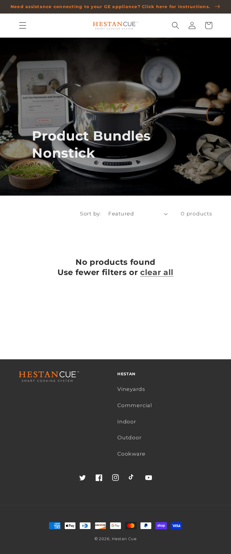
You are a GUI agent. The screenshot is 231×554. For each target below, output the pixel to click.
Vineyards (131, 389)
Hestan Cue (124, 539)
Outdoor (129, 437)
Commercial (134, 405)
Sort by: (90, 213)
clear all (157, 272)
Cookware (131, 453)
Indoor (126, 421)
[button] (22, 25)
